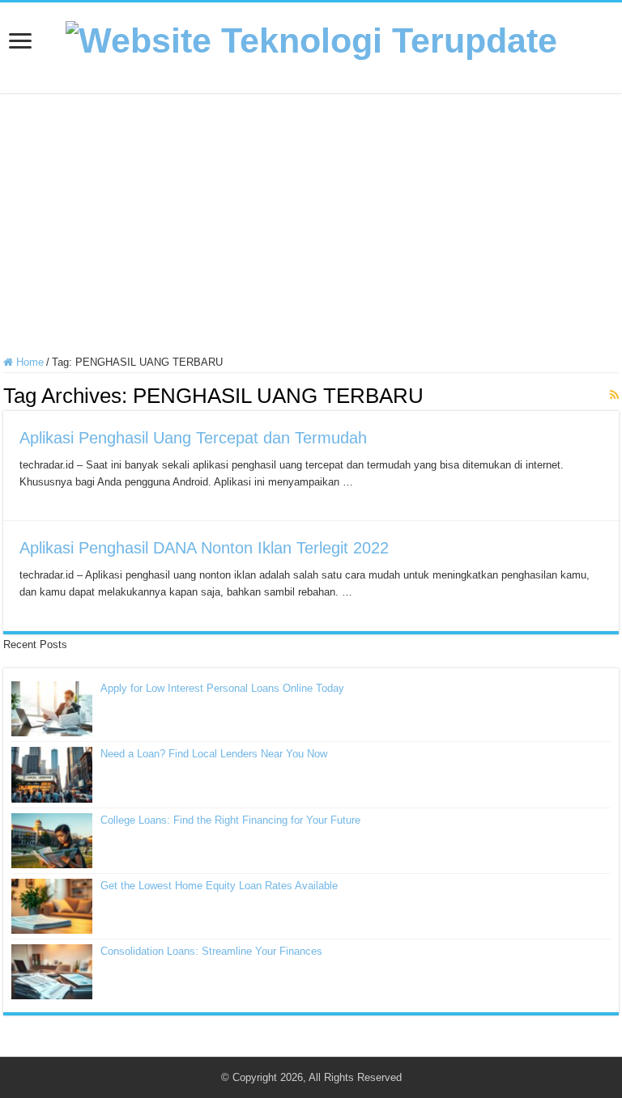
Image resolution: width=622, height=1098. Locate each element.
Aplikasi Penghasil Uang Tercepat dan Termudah (193, 438)
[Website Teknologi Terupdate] (311, 38)
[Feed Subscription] (614, 394)
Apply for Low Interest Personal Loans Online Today (222, 688)
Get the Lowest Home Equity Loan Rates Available (219, 886)
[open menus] (20, 42)
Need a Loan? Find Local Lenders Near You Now (213, 754)
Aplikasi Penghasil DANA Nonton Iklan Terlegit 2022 (204, 548)
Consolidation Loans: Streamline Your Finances (211, 951)
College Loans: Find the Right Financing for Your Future (230, 820)
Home (28, 362)
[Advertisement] (311, 226)
